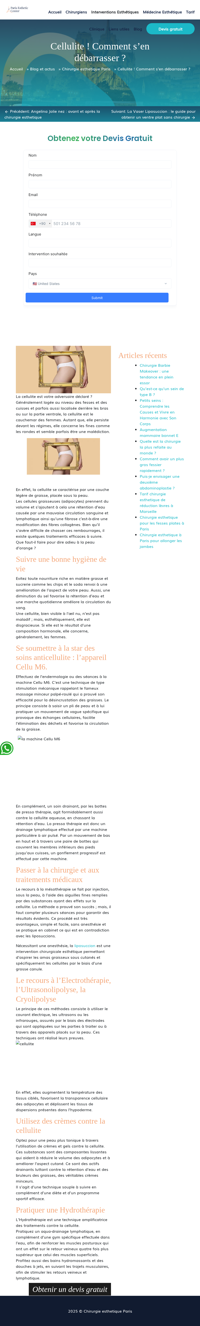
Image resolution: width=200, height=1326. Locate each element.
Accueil (54, 12)
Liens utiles (119, 29)
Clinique (96, 29)
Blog (138, 29)
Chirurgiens (76, 12)
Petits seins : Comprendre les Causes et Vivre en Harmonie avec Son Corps (158, 411)
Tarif (190, 12)
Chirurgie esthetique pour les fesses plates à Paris (162, 523)
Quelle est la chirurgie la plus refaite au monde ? (160, 447)
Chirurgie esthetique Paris (86, 69)
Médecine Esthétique (162, 12)
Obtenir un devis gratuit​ (69, 1289)
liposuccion (84, 945)
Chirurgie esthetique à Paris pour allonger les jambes (161, 540)
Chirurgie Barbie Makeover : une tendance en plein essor (156, 374)
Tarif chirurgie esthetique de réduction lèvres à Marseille (156, 502)
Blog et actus (42, 69)
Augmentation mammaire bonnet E (159, 432)
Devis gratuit (170, 29)
